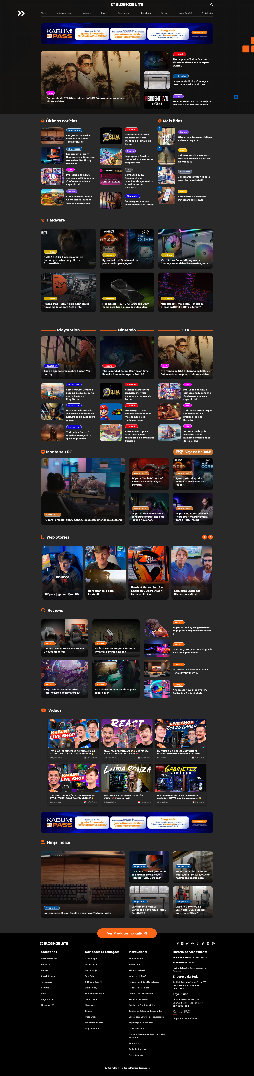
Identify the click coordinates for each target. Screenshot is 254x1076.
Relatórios (134, 1043)
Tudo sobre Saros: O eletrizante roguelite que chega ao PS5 (78, 435)
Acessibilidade (136, 1054)
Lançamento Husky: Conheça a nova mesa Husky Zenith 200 (190, 82)
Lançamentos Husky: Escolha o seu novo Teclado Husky (78, 138)
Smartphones (124, 13)
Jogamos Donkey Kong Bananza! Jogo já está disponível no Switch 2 (192, 630)
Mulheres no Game (94, 1022)
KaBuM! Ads (134, 964)
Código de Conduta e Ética (142, 1005)
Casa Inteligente (49, 976)
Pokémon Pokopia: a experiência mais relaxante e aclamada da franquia (139, 436)
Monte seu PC (47, 1005)
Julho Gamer (91, 999)
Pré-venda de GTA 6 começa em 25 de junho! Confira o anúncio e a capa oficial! (80, 179)
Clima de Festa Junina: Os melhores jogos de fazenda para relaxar (79, 200)
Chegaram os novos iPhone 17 (187, 592)
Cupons (88, 1011)
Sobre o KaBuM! (136, 958)
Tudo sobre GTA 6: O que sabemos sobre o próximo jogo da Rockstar (197, 415)
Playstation (132, 196)
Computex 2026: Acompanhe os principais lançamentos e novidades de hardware (139, 181)
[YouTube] (192, 943)
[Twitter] (187, 943)
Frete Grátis (90, 1016)
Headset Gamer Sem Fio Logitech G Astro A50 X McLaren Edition (61, 591)
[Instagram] (208, 943)
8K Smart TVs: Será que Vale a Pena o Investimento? (190, 671)
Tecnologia (146, 13)
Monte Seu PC (185, 13)
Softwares (185, 171)
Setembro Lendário (94, 993)
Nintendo (179, 54)
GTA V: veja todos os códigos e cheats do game (195, 138)
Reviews (164, 13)
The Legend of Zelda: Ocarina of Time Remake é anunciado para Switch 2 (191, 62)
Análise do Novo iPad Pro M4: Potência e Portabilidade (190, 691)
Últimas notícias (64, 13)
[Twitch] (198, 943)
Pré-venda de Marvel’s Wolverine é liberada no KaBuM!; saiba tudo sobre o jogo (80, 415)
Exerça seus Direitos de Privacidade (146, 1016)
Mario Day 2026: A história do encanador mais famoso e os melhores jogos (138, 415)
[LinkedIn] (182, 943)
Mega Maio (90, 1005)
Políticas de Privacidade (141, 993)
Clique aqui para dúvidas (185, 1018)
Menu (43, 13)
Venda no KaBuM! (137, 976)
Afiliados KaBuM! (137, 970)
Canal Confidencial (138, 1028)
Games (104, 13)
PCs (129, 169)
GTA (70, 169)
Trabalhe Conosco (138, 1049)
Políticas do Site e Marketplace (144, 981)
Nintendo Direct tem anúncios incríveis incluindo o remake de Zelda (138, 139)
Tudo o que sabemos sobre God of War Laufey (139, 202)
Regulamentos (92, 1028)
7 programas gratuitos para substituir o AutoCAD (194, 178)
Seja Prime (90, 976)
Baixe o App (91, 958)
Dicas (182, 150)
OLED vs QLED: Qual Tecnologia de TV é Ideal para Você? (192, 650)
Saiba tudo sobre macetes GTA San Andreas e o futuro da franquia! (194, 158)
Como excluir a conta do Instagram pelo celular (192, 198)
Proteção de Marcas (138, 999)
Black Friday (91, 987)
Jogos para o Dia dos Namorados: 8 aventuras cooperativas (139, 159)
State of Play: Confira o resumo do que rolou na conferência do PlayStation (80, 394)
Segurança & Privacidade (141, 1022)
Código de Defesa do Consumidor (145, 1011)
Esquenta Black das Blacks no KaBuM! (101, 592)
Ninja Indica (207, 13)
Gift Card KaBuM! (93, 981)
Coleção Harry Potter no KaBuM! (147, 592)
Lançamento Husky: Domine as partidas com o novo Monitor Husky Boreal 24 (80, 158)
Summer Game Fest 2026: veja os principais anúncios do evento (192, 102)
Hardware (86, 13)
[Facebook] (178, 943)
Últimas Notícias (49, 958)
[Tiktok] (203, 943)
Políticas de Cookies (139, 987)
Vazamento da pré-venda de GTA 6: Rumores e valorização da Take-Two (196, 436)
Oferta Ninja (91, 970)
